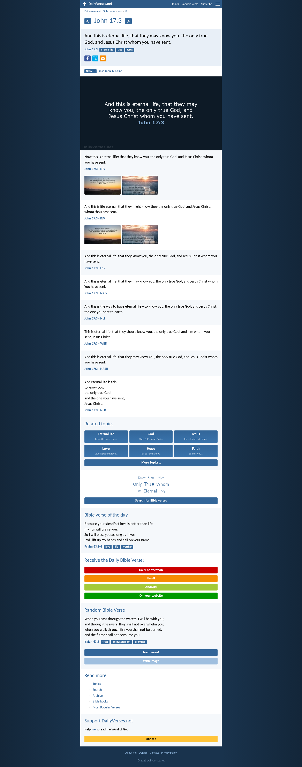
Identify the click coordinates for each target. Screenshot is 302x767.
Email (151, 578)
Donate (151, 739)
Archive (98, 696)
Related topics (98, 424)
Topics (175, 4)
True (149, 485)
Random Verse (190, 4)
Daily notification (151, 570)
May (161, 478)
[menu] (217, 6)
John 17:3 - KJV (94, 218)
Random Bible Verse (104, 610)
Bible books (109, 11)
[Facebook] (88, 59)
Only (137, 484)
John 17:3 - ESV (94, 268)
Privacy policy (169, 752)
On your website (151, 595)
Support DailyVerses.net (108, 721)
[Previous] (87, 21)
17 (125, 11)
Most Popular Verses (106, 707)
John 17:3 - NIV (94, 169)
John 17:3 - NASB (96, 369)
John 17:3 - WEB (95, 343)
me (93, 729)
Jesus (130, 49)
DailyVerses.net (92, 11)
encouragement (121, 642)
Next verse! (151, 652)
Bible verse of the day (106, 515)
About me (131, 752)
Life (139, 491)
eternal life (107, 49)
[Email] (104, 59)
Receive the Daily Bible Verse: (114, 560)
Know (141, 478)
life (116, 547)
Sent (152, 478)
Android (151, 587)
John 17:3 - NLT (94, 318)
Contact (154, 752)
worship (127, 547)
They (162, 491)
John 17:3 (91, 49)
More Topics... (151, 462)
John (119, 11)
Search (97, 690)
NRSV (89, 71)
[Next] (128, 21)
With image (151, 661)
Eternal (150, 491)
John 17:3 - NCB (95, 410)
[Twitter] (96, 59)
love (107, 547)
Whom (162, 484)
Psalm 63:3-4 (93, 546)
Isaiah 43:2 (91, 642)
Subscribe (206, 4)
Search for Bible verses (151, 500)
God (120, 49)
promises (140, 642)
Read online (110, 71)
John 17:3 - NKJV (95, 293)
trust (105, 642)
